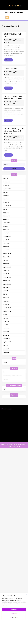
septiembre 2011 (7, 342)
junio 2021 (5, 209)
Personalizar (14, 613)
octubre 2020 (6, 222)
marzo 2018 (6, 243)
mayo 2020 (6, 229)
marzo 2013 (6, 301)
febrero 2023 (6, 202)
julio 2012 (5, 314)
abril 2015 (5, 260)
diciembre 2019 (7, 236)
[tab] (7, 17)
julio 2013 (5, 291)
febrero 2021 (6, 216)
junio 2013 (5, 294)
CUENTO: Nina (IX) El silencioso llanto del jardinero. (14, 131)
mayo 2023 (6, 199)
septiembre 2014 (7, 267)
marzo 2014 (6, 270)
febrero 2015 (6, 263)
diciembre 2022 (7, 205)
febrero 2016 (6, 256)
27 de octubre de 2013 (11, 71)
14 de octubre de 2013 (11, 136)
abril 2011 (5, 345)
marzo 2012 (6, 328)
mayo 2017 (6, 250)
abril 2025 (5, 178)
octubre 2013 (6, 280)
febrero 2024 (6, 195)
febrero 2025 (6, 185)
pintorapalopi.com (8, 40)
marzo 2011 (6, 348)
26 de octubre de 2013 (11, 101)
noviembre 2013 (7, 277)
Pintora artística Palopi (14, 12)
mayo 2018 (6, 239)
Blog (4, 372)
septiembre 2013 (7, 284)
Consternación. (10, 68)
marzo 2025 (6, 182)
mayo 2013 (6, 297)
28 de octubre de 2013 (11, 39)
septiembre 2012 (7, 311)
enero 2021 (6, 219)
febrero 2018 (6, 246)
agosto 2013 (6, 287)
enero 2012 (6, 335)
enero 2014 (6, 274)
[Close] (26, 595)
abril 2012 (5, 325)
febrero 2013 (6, 304)
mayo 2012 (6, 321)
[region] (14, 607)
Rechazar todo (14, 617)
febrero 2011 (6, 352)
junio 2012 (5, 318)
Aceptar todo (14, 609)
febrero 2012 (6, 331)
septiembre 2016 (7, 253)
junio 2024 (5, 192)
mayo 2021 (6, 212)
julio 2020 (5, 226)
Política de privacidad (6, 408)
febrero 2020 (6, 233)
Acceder (5, 362)
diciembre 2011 (7, 338)
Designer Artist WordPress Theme (9, 444)
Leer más (9, 60)
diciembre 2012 (7, 308)
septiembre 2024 (7, 188)
